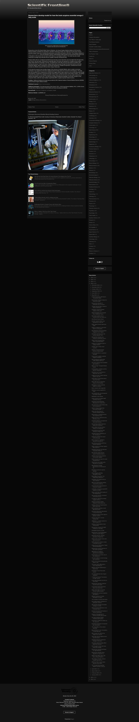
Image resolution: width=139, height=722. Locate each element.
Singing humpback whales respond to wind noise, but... (99, 502)
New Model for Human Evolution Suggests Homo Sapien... (99, 331)
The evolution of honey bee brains (99, 599)
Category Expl (92, 113)
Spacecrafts (92, 234)
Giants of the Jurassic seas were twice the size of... (99, 539)
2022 (92, 677)
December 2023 (96, 285)
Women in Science (93, 251)
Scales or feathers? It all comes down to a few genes (99, 328)
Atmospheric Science (94, 87)
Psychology (91, 213)
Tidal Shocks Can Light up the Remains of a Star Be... (98, 463)
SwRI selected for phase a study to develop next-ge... (99, 542)
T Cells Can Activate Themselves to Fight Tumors (99, 577)
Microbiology (92, 172)
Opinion (91, 191)
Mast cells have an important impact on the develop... (98, 382)
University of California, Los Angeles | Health (46, 90)
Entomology (92, 137)
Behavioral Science (93, 92)
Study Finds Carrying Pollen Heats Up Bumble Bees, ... (98, 341)
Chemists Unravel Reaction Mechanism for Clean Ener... (99, 402)
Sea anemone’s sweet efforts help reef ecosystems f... (99, 405)
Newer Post (31, 107)
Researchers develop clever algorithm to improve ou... (98, 653)
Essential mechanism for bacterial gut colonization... (99, 624)
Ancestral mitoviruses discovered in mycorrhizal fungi (99, 512)
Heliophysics (92, 156)
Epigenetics (91, 144)
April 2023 (94, 668)
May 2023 (94, 295)
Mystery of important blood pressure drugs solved (98, 350)
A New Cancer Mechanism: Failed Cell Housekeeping (99, 546)
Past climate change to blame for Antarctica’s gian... (99, 300)
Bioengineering (92, 96)
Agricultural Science (93, 73)
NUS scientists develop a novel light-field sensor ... (99, 509)
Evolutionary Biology (93, 146)
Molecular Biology (93, 177)
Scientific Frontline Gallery (95, 46)
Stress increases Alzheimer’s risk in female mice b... (99, 608)
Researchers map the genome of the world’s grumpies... (99, 549)
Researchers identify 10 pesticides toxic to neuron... (98, 304)
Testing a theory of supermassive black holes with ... (99, 505)
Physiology (91, 206)
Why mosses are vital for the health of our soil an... (98, 634)
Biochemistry (92, 94)
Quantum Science (93, 217)
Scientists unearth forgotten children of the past (98, 310)
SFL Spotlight (92, 227)
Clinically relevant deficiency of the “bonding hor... (99, 434)
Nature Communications (33, 54)
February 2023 (95, 672)
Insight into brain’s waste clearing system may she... (99, 376)
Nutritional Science (93, 186)
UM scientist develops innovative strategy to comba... (99, 605)
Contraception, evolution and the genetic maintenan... (99, 369)
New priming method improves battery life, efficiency (99, 424)
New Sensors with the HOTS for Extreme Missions (99, 444)
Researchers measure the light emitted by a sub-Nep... (99, 528)
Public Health (92, 215)
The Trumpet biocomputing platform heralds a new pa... (99, 666)
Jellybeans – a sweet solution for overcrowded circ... (99, 521)
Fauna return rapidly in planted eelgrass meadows (99, 357)
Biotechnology (92, 108)
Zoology (91, 253)
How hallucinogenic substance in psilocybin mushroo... (99, 602)
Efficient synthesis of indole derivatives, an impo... (98, 597)
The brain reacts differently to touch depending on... (98, 565)
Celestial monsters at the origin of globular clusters (99, 515)
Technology (91, 239)
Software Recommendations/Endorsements (99, 49)
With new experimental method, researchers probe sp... (99, 483)
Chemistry (91, 118)
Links (90, 65)
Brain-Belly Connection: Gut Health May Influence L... (98, 477)
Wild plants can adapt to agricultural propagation (98, 552)
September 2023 (96, 291)
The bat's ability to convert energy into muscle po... (99, 558)
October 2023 (95, 289)
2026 (92, 277)
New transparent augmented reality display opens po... (98, 360)
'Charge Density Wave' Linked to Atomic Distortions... (99, 307)
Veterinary (91, 241)
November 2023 (96, 287)
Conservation (92, 125)
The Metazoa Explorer (94, 42)
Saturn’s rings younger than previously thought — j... (98, 408)
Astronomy (91, 82)
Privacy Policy (48, 95)
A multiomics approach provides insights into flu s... (99, 499)
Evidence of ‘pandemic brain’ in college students (99, 344)
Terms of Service (57, 95)
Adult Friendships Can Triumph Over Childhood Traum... (99, 313)
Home (56, 107)
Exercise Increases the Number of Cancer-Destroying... (99, 611)
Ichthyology (91, 158)
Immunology (92, 160)
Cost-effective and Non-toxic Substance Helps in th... (98, 431)
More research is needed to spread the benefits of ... (98, 440)
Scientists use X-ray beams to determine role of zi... (98, 373)
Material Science (93, 165)
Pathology (91, 196)
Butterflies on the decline (97, 396)
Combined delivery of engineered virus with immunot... (99, 421)
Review (91, 222)
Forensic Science (93, 148)
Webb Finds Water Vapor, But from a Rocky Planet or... (98, 656)
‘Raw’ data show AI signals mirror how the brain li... (99, 637)
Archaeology (92, 77)
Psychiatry (91, 210)
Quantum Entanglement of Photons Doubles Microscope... (99, 615)
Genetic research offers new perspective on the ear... (98, 321)
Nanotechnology (93, 182)
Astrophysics (92, 84)
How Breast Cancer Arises (98, 319)
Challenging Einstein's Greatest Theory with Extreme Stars (47, 204)
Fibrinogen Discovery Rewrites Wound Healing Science (43, 114)
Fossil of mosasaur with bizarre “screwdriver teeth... (99, 297)
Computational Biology (94, 120)
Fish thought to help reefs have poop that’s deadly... (99, 647)
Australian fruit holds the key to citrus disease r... (99, 480)
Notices (91, 34)
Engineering (92, 134)
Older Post (82, 107)
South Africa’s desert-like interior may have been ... (99, 379)
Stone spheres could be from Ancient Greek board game (47, 190)
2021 (92, 679)
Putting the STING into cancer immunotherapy (98, 437)
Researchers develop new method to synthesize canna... (99, 337)
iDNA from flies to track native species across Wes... (98, 662)
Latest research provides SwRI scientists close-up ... (99, 399)
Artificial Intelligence (93, 80)
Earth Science (92, 130)
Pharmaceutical (92, 198)
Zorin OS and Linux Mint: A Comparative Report (45, 183)
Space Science (92, 232)
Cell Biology (92, 115)
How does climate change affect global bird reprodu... (99, 643)
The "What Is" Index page (95, 39)
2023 (92, 283)
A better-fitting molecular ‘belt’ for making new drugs (46, 197)
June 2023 (94, 293)
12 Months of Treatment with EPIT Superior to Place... (99, 489)
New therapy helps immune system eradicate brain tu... (98, 453)
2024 (92, 281)
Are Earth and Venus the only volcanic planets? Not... (98, 334)
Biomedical (91, 103)
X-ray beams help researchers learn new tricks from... (99, 587)
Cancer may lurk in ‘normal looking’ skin (98, 518)
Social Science (92, 229)
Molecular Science (93, 179)
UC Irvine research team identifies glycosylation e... (99, 363)
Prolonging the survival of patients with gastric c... (99, 593)
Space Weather (92, 44)
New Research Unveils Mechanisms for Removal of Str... (99, 466)
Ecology (91, 132)
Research (91, 220)
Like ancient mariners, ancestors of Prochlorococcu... (99, 496)
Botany (90, 111)
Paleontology (92, 194)
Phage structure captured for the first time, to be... (99, 418)
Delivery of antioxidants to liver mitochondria (99, 525)
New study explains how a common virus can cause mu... (99, 316)
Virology (91, 246)
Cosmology (91, 127)
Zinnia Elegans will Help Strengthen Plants (97, 473)
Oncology (91, 189)
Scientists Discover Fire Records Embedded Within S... (99, 450)
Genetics (91, 151)
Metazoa (91, 170)
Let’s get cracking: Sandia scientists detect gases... (98, 618)
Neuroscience (43, 100)
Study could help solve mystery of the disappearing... (99, 493)
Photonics (91, 201)
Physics (91, 203)
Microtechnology (93, 175)
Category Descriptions (94, 37)
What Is (91, 248)
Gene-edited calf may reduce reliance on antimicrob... (98, 428)
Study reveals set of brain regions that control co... (99, 447)
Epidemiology (92, 141)
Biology (33, 100)
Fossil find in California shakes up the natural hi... (99, 621)
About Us (91, 58)
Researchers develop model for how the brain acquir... (99, 584)
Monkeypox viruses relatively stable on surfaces (98, 385)
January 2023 (95, 674)
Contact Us (65, 95)
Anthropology (92, 75)
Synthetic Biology (93, 236)
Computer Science (93, 122)
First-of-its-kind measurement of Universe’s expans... (99, 486)
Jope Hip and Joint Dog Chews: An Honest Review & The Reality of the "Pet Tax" (52, 176)
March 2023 (95, 670)
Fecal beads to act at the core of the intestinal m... (99, 555)
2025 (92, 279)
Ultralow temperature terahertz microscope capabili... (99, 456)
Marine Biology (92, 163)
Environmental (92, 139)
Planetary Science (93, 208)
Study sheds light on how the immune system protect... (98, 590)
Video (90, 243)
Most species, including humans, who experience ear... (99, 415)
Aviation (91, 89)
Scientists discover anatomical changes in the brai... (98, 640)
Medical (37, 100)
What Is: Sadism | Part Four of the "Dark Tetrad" (45, 211)
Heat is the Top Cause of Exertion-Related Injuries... (98, 412)
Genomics (91, 153)
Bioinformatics (92, 99)
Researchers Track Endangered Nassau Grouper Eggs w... (99, 533)
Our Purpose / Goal (93, 53)
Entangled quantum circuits (98, 530)
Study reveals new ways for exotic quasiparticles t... (99, 459)
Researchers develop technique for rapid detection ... (99, 650)
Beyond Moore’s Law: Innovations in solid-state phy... (99, 631)
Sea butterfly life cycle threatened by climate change (99, 394)
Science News (92, 224)
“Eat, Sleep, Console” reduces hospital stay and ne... (98, 659)
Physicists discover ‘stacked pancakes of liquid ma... (98, 536)
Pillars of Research (93, 51)
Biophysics (91, 106)
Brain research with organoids (98, 388)
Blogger (72, 719)
